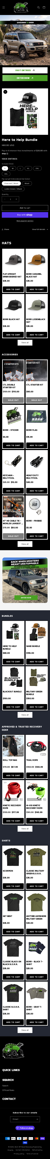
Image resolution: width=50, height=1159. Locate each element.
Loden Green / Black (13, 189)
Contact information (23, 1150)
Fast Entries (23, 70)
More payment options (25, 221)
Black (27, 183)
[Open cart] (44, 7)
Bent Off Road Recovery (23, 1147)
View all (25, 342)
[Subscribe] (37, 1119)
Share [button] (6, 229)
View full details (38, 229)
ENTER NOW (23, 78)
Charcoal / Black (11, 183)
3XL (6, 174)
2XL (37, 168)
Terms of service (32, 1154)
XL (28, 168)
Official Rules (8, 1090)
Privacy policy (19, 1154)
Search (5, 1085)
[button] (3, 7)
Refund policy (37, 1150)
